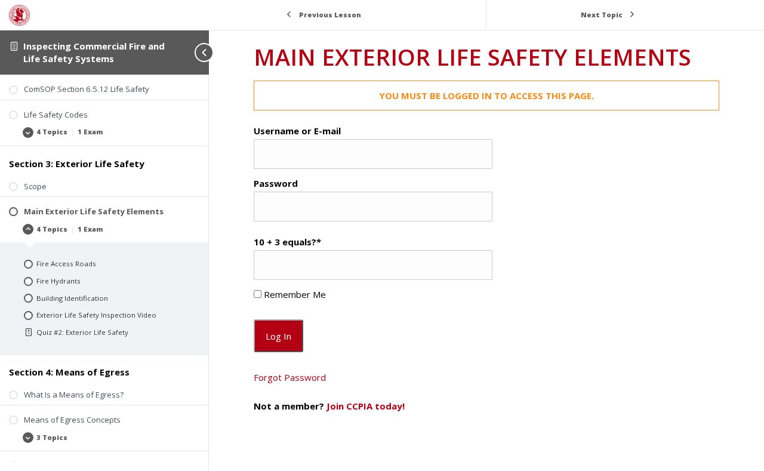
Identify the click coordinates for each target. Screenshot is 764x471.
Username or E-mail (297, 131)
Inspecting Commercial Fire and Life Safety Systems (94, 52)
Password (276, 183)
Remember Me (293, 294)
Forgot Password (290, 377)
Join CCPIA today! (365, 406)
